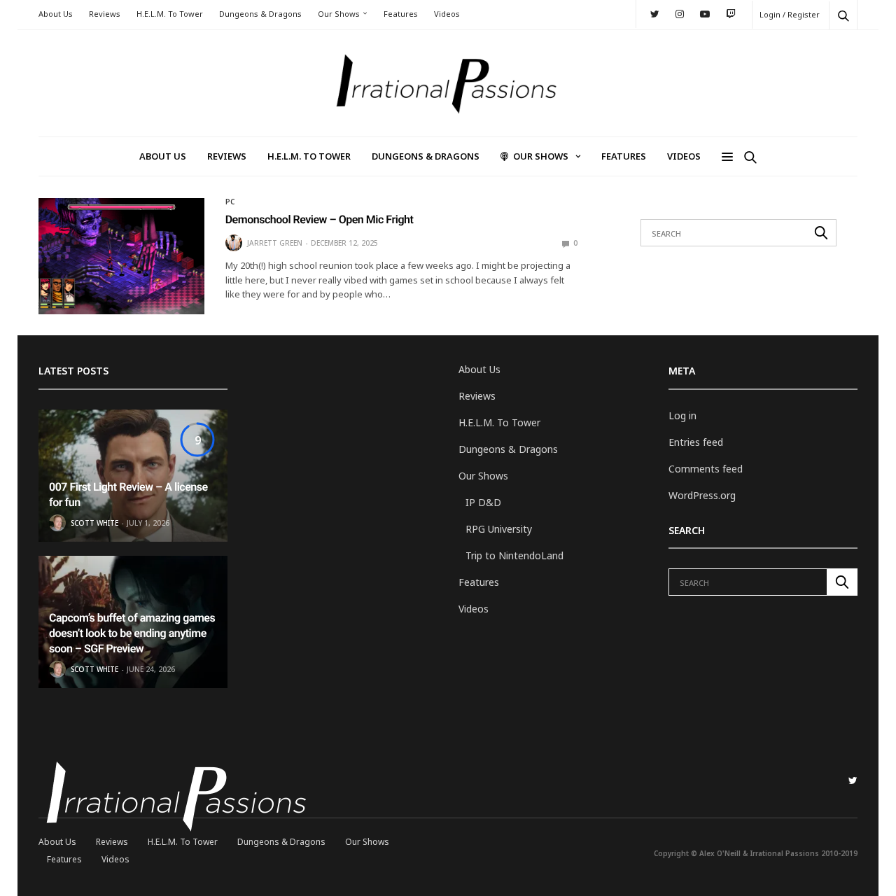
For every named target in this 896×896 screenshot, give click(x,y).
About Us (55, 13)
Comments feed (705, 468)
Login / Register (790, 14)
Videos (447, 13)
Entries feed (695, 442)
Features (401, 13)
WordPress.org (702, 495)
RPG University (498, 529)
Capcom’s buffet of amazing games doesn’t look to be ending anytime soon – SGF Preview (132, 633)
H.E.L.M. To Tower (169, 13)
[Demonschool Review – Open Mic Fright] (121, 256)
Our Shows (339, 13)
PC (230, 201)
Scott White (94, 523)
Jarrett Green (274, 243)
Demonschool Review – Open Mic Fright (319, 219)
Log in (682, 415)
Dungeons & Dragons (260, 13)
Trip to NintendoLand (514, 555)
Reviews (104, 13)
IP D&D (483, 502)
